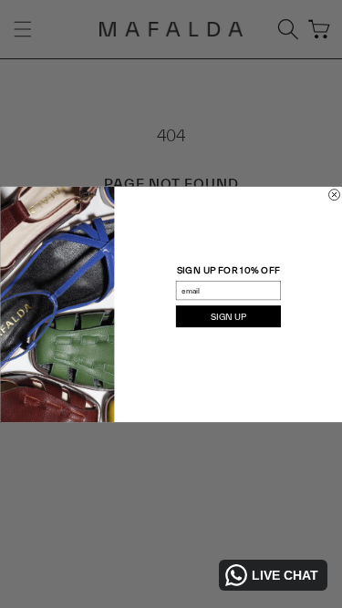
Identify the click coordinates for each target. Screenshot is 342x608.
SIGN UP (228, 316)
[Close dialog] (333, 194)
